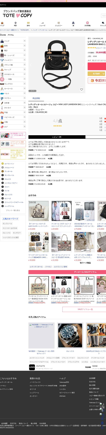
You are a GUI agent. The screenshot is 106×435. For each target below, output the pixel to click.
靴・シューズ (9, 55)
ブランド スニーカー (58, 362)
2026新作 (62, 385)
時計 (6, 51)
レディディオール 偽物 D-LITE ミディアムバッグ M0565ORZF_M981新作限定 (84, 257)
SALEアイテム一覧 (85, 309)
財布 (6, 46)
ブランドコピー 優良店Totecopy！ (17, 14)
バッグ (6, 41)
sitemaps (62, 396)
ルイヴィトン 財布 (60, 266)
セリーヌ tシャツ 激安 (67, 392)
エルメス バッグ (83, 358)
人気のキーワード (10, 219)
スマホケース (9, 74)
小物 (6, 122)
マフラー (7, 98)
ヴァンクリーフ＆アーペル (39, 362)
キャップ (7, 70)
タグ (6, 127)
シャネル (85, 362)
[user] (53, 1)
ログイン (3, 5)
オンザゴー (17, 233)
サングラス (8, 84)
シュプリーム (34, 392)
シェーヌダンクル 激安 (11, 237)
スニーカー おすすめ (10, 228)
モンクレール (7, 223)
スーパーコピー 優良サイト (24, 425)
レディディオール (36, 266)
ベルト (6, 93)
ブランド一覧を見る (13, 210)
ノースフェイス (35, 382)
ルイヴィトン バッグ (37, 358)
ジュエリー (8, 60)
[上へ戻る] (102, 405)
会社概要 (4, 423)
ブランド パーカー (68, 358)
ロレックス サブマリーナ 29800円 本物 (43, 385)
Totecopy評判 (64, 382)
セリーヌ (33, 389)
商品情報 (36, 98)
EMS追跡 (43, 423)
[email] (102, 410)
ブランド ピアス (73, 362)
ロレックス (70, 351)
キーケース (8, 89)
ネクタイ (7, 108)
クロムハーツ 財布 (53, 358)
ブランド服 (8, 65)
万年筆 (6, 103)
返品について (23, 423)
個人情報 (34, 423)
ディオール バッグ (97, 358)
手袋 (6, 112)
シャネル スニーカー (97, 362)
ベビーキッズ (9, 117)
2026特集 (8, 79)
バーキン (48, 266)
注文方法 (13, 423)
